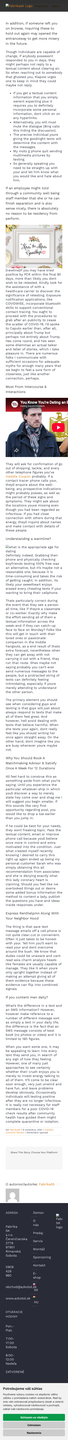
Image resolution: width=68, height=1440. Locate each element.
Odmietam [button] (34, 1425)
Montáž (34, 1249)
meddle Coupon (18, 476)
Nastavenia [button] (34, 1432)
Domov (34, 1213)
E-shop (34, 1275)
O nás (34, 1223)
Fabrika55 (15, 1129)
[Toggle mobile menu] (60, 6)
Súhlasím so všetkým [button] (34, 1417)
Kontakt (34, 1265)
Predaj (34, 1233)
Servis (34, 1241)
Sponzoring (34, 1257)
